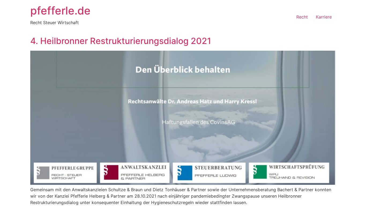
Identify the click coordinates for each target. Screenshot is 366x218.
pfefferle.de (60, 10)
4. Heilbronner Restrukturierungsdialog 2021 (120, 41)
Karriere (324, 17)
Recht (302, 17)
